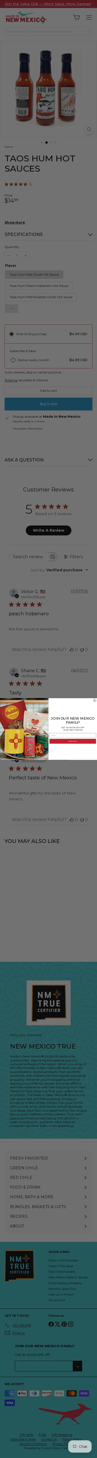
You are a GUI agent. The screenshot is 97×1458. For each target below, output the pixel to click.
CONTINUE (72, 741)
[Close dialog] (94, 700)
